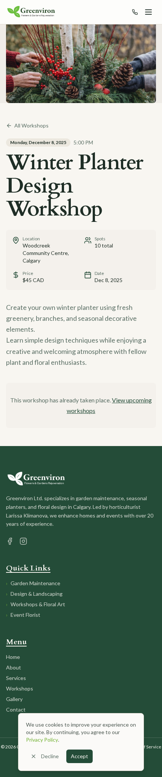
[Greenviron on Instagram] (23, 541)
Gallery (14, 699)
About (13, 667)
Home (13, 657)
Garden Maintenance (33, 583)
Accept (79, 756)
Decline (50, 756)
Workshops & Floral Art (35, 604)
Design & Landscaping (34, 593)
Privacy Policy (42, 739)
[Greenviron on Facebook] (10, 541)
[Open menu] (148, 12)
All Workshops (31, 125)
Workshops (19, 688)
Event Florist (23, 615)
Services (16, 678)
